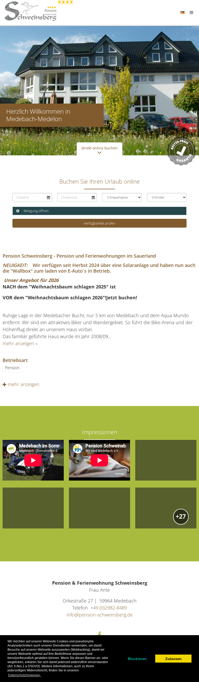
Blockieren (137, 659)
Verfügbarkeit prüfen (99, 223)
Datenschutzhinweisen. (24, 675)
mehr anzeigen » (20, 343)
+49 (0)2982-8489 (108, 608)
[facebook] (99, 634)
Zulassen (173, 659)
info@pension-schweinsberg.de (100, 615)
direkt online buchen (99, 148)
